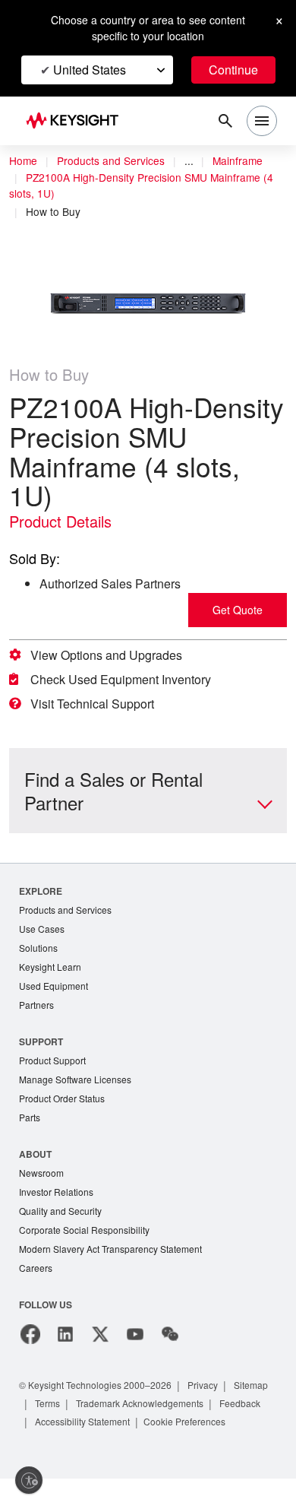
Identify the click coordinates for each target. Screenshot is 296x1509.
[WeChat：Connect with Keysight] (170, 1346)
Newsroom (43, 1181)
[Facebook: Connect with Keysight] (30, 1346)
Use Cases (43, 930)
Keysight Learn (51, 969)
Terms (103, 1415)
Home (23, 161)
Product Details (64, 521)
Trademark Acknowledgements (203, 1415)
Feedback (58, 1433)
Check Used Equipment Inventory (129, 679)
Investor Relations (58, 1200)
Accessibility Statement (148, 1433)
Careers (36, 1280)
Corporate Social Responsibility (89, 1240)
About (36, 1161)
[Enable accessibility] (29, 1480)
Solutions (40, 950)
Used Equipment (55, 989)
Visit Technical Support (98, 704)
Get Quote (237, 610)
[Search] (225, 121)
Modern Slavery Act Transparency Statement (117, 1260)
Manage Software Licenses (79, 1085)
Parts (30, 1124)
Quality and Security (63, 1220)
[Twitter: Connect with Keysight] (100, 1346)
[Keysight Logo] (77, 121)
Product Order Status (65, 1105)
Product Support (55, 1065)
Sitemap (54, 1415)
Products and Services (115, 161)
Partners (37, 1009)
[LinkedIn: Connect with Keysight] (65, 1346)
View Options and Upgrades (111, 655)
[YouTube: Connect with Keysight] (135, 1346)
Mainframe (246, 161)
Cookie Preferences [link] (77, 1451)
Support (42, 1045)
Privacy (217, 1397)
